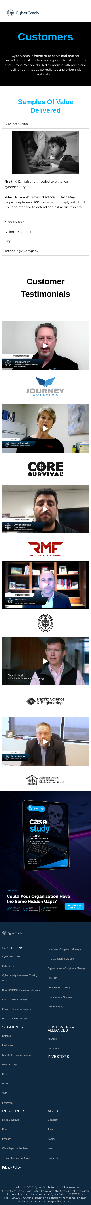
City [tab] (8, 241)
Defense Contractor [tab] (20, 231)
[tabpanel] (45, 172)
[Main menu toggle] (79, 14)
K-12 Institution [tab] (16, 124)
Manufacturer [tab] (15, 222)
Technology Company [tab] (21, 251)
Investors (58, 1057)
